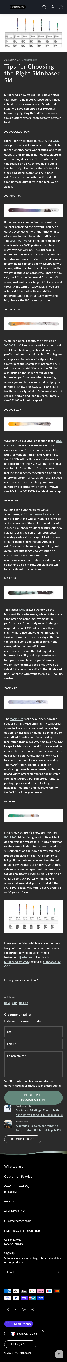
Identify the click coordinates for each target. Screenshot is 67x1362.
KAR (22, 609)
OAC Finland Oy (16, 1186)
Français (18, 1344)
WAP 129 (16, 718)
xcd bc (23, 1002)
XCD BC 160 (18, 240)
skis (14, 1002)
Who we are (14, 1166)
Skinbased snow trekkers (37, 514)
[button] (5, 7)
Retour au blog (22, 1139)
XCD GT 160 (12, 345)
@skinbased (27, 957)
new (7, 1002)
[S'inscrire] (59, 1272)
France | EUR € (27, 1333)
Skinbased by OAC (16, 961)
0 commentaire (29, 60)
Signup (9, 1253)
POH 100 (10, 837)
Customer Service (18, 1176)
